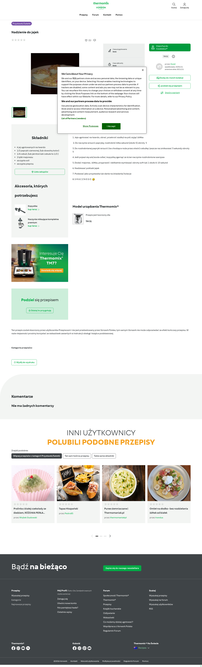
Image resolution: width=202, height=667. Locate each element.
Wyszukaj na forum (158, 600)
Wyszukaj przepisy (20, 595)
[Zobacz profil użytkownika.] (159, 66)
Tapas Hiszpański (68, 508)
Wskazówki (108, 617)
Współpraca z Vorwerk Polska (117, 626)
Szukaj (152, 590)
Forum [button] (95, 14)
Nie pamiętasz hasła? (67, 607)
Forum (106, 590)
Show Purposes (91, 126)
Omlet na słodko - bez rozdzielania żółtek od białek (169, 510)
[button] (174, 5)
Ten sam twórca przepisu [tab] (77, 456)
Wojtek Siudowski (28, 517)
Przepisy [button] (83, 14)
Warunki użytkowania (90, 661)
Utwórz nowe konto (67, 603)
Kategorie (16, 600)
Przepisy (15, 590)
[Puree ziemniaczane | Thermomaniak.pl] (123, 483)
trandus (159, 517)
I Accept (111, 126)
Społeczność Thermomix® (116, 595)
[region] (102, 100)
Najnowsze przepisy (21, 604)
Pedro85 (69, 513)
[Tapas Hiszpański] (78, 483)
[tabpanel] (101, 502)
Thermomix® (109, 600)
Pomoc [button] (119, 14)
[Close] (143, 70)
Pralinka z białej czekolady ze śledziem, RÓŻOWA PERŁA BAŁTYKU (30, 511)
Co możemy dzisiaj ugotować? (118, 622)
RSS (151, 608)
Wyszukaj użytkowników (161, 604)
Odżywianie (109, 613)
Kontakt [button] (107, 14)
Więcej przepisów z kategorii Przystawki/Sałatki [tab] (36, 456)
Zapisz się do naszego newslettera (122, 568)
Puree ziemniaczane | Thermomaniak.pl (116, 510)
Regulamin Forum (112, 630)
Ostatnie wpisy (64, 612)
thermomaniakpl (118, 517)
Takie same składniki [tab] (104, 456)
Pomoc (145, 661)
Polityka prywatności (111, 661)
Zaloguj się (62, 599)
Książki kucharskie (112, 608)
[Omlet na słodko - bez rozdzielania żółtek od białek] (169, 483)
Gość (173, 64)
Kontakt (73, 661)
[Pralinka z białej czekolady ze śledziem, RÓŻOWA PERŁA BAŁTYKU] (33, 483)
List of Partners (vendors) (73, 118)
